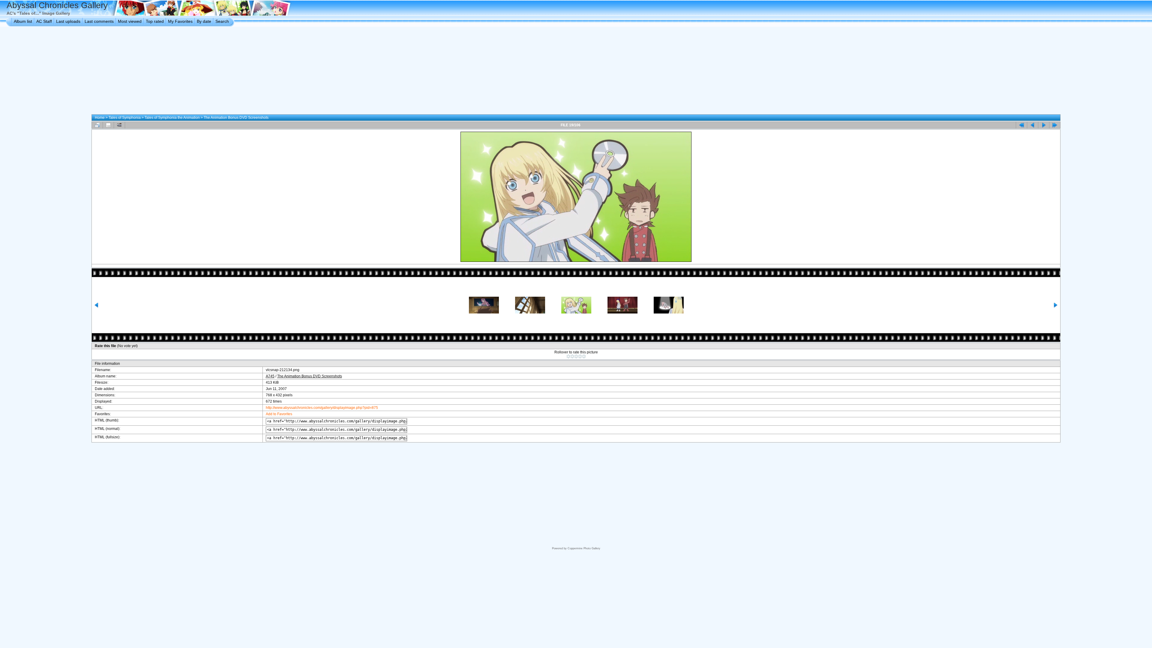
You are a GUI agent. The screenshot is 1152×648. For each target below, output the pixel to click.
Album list (23, 21)
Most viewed (130, 21)
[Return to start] (1021, 125)
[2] (572, 356)
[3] (576, 356)
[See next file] (1043, 125)
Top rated (155, 21)
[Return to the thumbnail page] (97, 125)
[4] (580, 356)
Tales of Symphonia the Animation (172, 118)
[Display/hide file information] (108, 125)
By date (204, 21)
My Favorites (180, 21)
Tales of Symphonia (125, 118)
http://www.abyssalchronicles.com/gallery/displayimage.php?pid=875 (322, 408)
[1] (568, 356)
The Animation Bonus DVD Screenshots (236, 118)
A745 (270, 376)
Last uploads (68, 21)
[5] (584, 356)
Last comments (99, 21)
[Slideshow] (119, 125)
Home (100, 118)
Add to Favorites (279, 414)
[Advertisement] (576, 72)
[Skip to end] (1054, 125)
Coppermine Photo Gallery (584, 548)
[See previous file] (1032, 125)
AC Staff (44, 21)
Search (222, 21)
